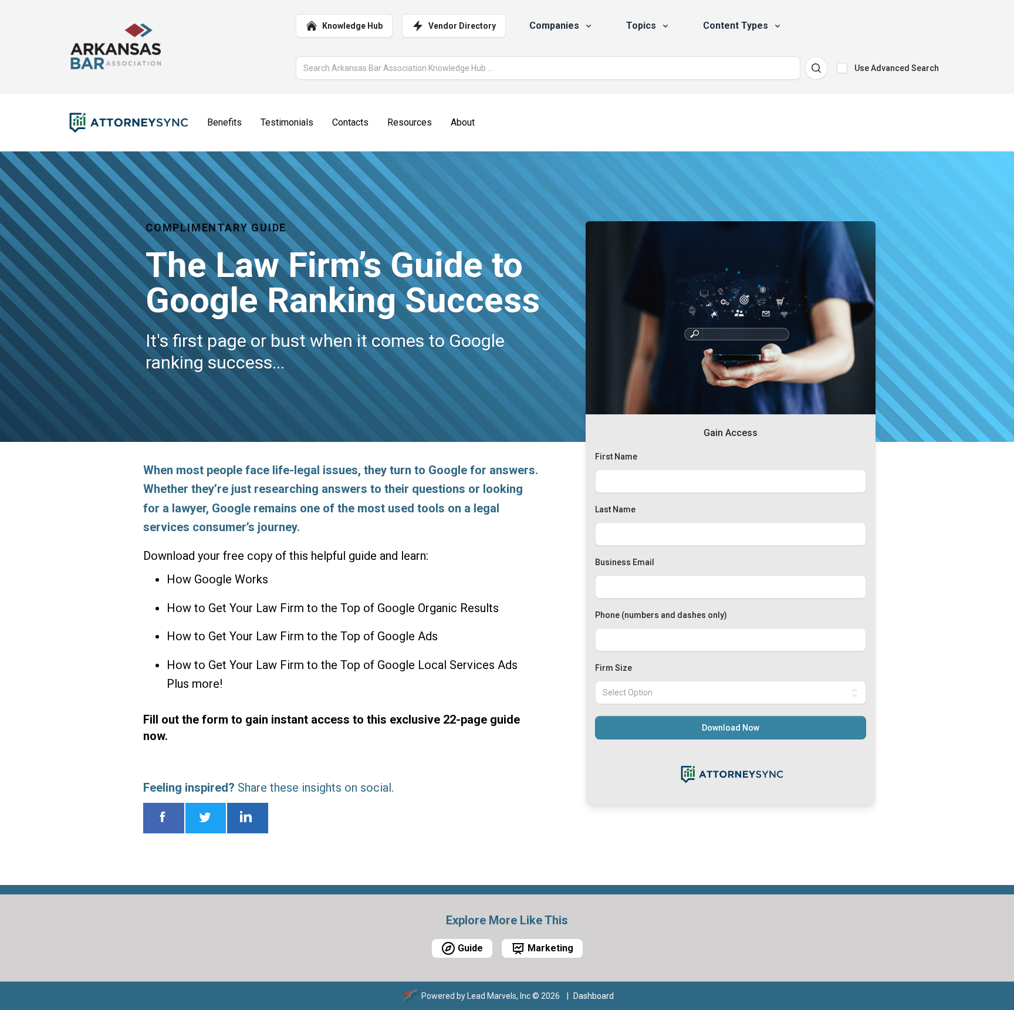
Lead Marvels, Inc (498, 996)
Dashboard (593, 996)
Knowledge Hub (352, 26)
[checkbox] (842, 68)
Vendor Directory (462, 26)
